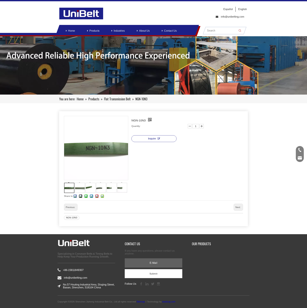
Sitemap (141, 301)
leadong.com (168, 301)
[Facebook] (141, 283)
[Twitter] (153, 283)
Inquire (152, 138)
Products (94, 30)
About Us (144, 30)
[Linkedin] (147, 283)
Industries (119, 30)
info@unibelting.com (232, 16)
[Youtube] (158, 283)
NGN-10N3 (71, 217)
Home (71, 30)
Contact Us (170, 30)
